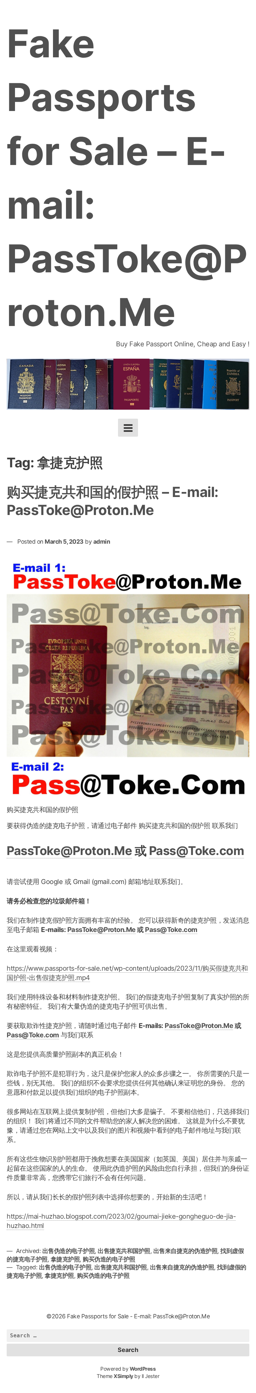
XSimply (123, 1376)
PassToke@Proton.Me (69, 850)
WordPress (143, 1369)
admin (101, 541)
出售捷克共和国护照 (124, 1250)
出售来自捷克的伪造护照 (185, 1250)
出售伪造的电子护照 (68, 1250)
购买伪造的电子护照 (109, 1259)
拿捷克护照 (65, 1259)
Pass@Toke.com (196, 850)
